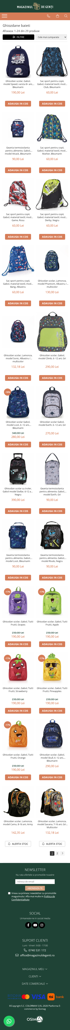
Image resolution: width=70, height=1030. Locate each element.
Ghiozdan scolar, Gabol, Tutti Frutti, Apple (52, 623)
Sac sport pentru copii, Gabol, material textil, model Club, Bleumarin (52, 84)
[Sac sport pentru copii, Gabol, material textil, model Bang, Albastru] (18, 261)
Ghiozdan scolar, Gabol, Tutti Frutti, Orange (18, 756)
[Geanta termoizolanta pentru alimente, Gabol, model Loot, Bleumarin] (18, 535)
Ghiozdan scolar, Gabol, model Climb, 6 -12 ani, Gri (52, 357)
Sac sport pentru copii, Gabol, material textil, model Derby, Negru (52, 217)
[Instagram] (42, 925)
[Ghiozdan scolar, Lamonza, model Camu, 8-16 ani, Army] (18, 802)
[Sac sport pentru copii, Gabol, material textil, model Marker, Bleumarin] (52, 128)
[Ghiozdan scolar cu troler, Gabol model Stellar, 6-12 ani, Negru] (18, 469)
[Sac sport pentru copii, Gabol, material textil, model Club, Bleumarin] (52, 61)
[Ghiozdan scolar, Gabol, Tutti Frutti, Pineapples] (52, 668)
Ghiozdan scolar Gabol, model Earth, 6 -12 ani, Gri (52, 423)
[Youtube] (35, 925)
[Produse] (5, 17)
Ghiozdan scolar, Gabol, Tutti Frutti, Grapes (18, 623)
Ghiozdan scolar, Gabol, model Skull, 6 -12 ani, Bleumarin (52, 757)
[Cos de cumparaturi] (57, 16)
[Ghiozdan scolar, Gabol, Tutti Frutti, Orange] (18, 735)
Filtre (19, 37)
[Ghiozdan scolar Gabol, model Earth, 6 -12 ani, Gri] (52, 402)
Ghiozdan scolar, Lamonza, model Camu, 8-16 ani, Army (18, 823)
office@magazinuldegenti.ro (37, 955)
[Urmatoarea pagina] (62, 853)
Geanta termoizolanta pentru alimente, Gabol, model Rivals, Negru (52, 558)
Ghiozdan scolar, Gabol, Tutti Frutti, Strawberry (18, 690)
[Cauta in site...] (66, 16)
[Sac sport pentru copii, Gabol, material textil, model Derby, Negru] (52, 195)
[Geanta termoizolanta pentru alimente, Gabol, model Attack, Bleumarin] (18, 128)
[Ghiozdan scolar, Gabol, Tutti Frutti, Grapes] (18, 602)
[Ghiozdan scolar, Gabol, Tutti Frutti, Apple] (52, 602)
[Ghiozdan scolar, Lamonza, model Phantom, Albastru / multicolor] (52, 261)
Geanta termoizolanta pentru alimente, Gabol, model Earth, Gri (52, 491)
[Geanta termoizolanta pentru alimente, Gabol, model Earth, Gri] (52, 469)
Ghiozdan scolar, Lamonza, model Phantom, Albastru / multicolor (52, 283)
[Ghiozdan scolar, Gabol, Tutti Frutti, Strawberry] (18, 668)
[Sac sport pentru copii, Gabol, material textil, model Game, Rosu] (18, 194)
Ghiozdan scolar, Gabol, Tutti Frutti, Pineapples (52, 690)
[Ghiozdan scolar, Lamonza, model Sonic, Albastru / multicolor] (18, 332)
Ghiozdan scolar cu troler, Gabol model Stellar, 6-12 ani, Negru (18, 491)
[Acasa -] (35, 6)
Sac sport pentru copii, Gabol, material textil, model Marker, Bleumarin (52, 150)
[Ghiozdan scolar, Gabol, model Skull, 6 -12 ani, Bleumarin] (52, 735)
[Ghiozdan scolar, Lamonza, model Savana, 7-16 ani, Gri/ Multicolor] (52, 802)
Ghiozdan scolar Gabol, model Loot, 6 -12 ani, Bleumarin (18, 425)
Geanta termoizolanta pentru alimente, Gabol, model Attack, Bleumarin (18, 150)
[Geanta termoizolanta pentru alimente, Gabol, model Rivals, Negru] (52, 535)
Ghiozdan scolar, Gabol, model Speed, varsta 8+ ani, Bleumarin (17, 84)
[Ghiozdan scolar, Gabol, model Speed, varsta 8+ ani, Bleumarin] (18, 61)
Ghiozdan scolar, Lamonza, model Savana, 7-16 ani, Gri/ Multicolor (52, 824)
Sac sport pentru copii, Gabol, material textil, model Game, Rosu (18, 217)
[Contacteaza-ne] (49, 16)
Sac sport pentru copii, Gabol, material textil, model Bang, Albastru (18, 283)
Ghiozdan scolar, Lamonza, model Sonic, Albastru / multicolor (18, 358)
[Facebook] (28, 925)
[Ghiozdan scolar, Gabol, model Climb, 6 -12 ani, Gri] (52, 332)
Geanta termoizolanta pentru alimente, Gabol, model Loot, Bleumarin (18, 558)
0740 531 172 (37, 950)
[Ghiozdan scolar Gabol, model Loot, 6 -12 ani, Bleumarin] (18, 402)
